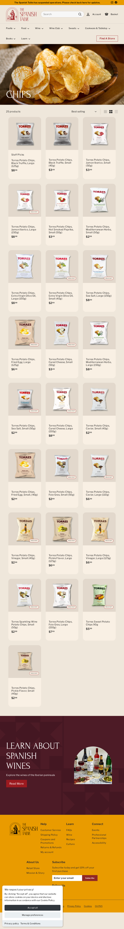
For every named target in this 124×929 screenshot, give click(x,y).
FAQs (69, 830)
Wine (38, 28)
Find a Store (107, 38)
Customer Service (51, 830)
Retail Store (33, 868)
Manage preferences (32, 915)
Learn (24, 38)
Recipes (70, 839)
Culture (70, 844)
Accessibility (99, 843)
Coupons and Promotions (48, 841)
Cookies (88, 906)
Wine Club (54, 28)
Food (24, 28)
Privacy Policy (74, 906)
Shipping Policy (49, 834)
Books (9, 38)
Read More (16, 783)
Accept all (33, 907)
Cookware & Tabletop (96, 28)
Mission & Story (35, 873)
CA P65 (99, 906)
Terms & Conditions (30, 923)
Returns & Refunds (51, 847)
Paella (9, 28)
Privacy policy (12, 923)
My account (47, 852)
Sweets (73, 28)
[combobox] (62, 14)
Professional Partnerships (99, 836)
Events (96, 830)
